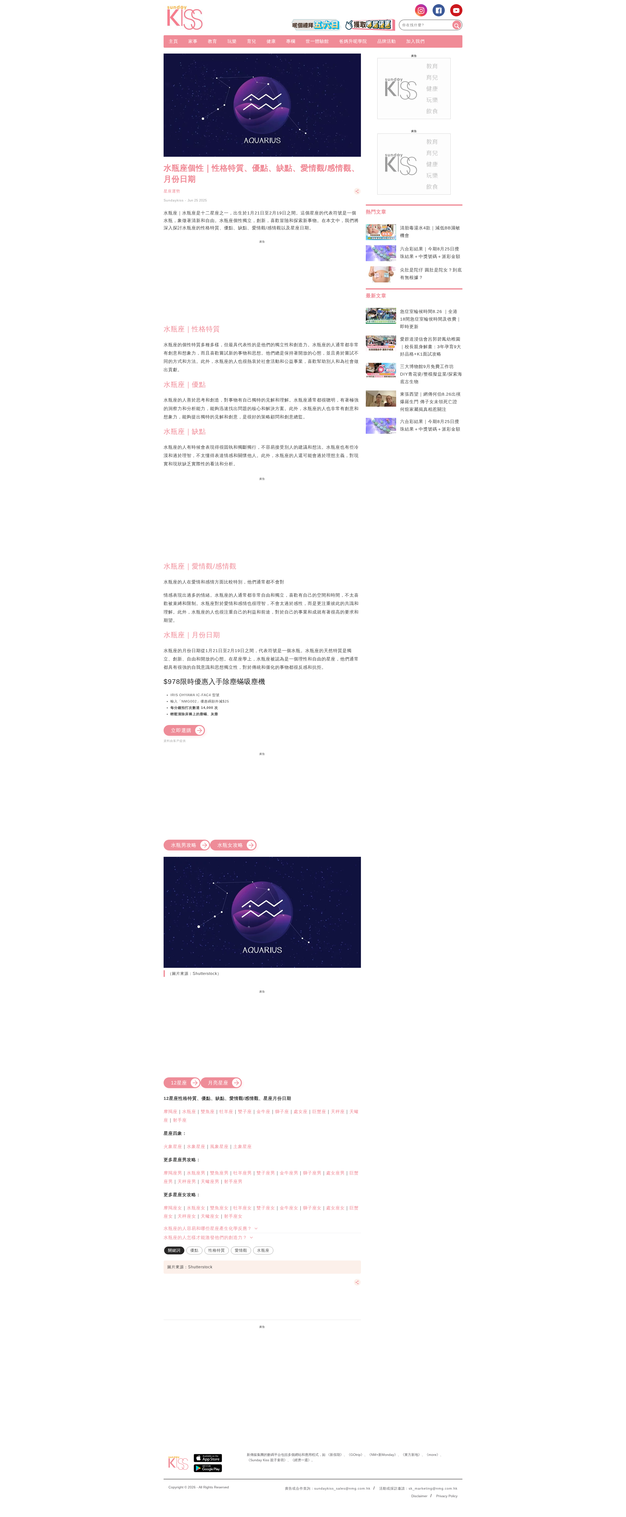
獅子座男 (312, 1173)
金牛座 (263, 1111)
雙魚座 (208, 1111)
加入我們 (415, 41)
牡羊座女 (242, 1207)
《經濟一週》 (301, 1460)
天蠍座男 (210, 1181)
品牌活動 (386, 41)
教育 (212, 41)
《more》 (432, 1455)
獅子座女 (312, 1207)
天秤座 (338, 1111)
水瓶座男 (196, 1173)
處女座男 (335, 1173)
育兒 (251, 41)
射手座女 (233, 1216)
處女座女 (335, 1207)
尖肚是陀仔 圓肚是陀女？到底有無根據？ (431, 274)
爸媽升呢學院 (353, 41)
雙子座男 (266, 1173)
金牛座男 (289, 1173)
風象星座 (219, 1146)
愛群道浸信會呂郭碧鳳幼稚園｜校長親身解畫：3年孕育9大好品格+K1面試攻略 (430, 347)
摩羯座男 (173, 1173)
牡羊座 (226, 1111)
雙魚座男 (219, 1173)
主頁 (173, 41)
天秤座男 (187, 1181)
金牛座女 (289, 1207)
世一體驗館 (317, 41)
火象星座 (173, 1146)
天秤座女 (187, 1216)
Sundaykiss (174, 200)
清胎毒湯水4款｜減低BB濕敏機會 (430, 231)
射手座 (180, 1120)
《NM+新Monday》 (383, 1455)
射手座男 (233, 1181)
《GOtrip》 (355, 1455)
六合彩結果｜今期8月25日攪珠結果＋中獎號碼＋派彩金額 (430, 252)
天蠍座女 (210, 1216)
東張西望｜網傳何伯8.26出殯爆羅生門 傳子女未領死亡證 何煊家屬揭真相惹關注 (430, 402)
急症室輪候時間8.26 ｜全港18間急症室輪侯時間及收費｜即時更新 (430, 319)
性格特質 (216, 1250)
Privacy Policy (447, 1496)
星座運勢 (172, 191)
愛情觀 (241, 1250)
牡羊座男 (242, 1173)
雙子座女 (266, 1207)
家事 (193, 41)
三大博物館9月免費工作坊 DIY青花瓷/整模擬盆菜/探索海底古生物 (431, 374)
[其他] (357, 193)
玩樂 (232, 41)
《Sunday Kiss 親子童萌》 (267, 1460)
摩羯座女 (173, 1207)
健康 (271, 41)
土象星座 (242, 1146)
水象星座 (196, 1146)
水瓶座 (189, 1111)
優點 (194, 1250)
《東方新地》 (411, 1455)
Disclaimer (419, 1496)
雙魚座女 (219, 1207)
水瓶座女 (196, 1207)
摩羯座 (171, 1111)
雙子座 (245, 1111)
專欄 (290, 41)
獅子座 (282, 1111)
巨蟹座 (319, 1111)
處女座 (301, 1111)
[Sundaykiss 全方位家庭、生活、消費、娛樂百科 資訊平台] (208, 17)
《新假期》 (335, 1455)
